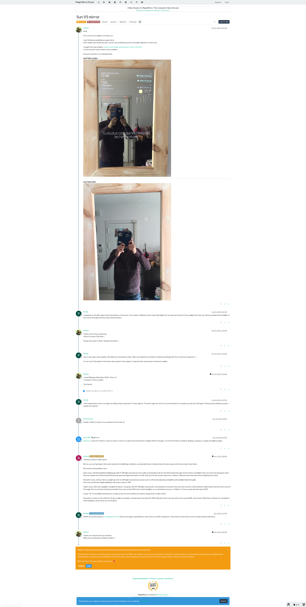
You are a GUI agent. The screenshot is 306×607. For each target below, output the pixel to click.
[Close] (227, 550)
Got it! (223, 601)
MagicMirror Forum (85, 2)
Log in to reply (224, 22)
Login (89, 566)
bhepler (86, 513)
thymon (86, 28)
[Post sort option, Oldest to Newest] (215, 21)
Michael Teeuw (162, 595)
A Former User (88, 419)
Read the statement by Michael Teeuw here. (153, 10)
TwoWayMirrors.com (111, 517)
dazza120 (86, 437)
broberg (86, 456)
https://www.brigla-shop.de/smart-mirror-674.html (123, 47)
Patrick (85, 312)
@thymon (96, 437)
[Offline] (79, 29)
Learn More (144, 601)
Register (81, 566)
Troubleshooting (94, 21)
